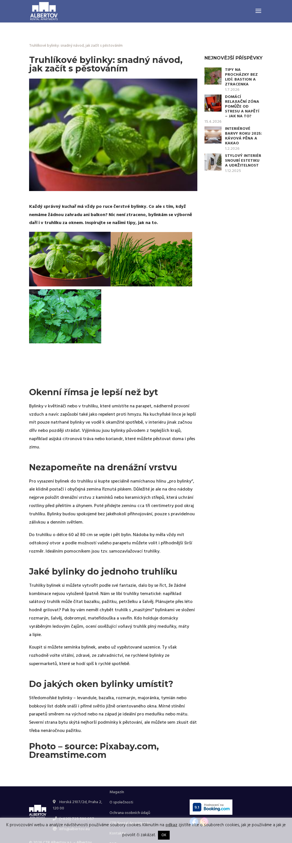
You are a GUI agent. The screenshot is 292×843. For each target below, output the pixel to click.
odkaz (171, 825)
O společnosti (121, 802)
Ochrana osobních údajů (130, 813)
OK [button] (163, 835)
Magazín (117, 792)
